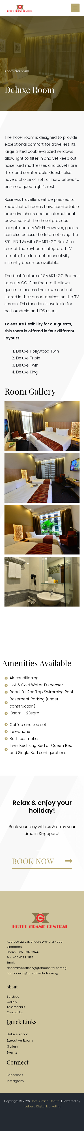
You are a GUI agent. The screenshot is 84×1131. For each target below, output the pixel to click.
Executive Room (20, 1040)
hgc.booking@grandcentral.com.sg (32, 973)
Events (12, 1052)
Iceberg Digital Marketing (42, 1106)
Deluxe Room (17, 1034)
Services (13, 996)
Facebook (15, 1075)
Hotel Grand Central (45, 1101)
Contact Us (15, 1012)
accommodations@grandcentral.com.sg (37, 968)
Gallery (12, 1002)
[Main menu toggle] (75, 8)
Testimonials (16, 1007)
